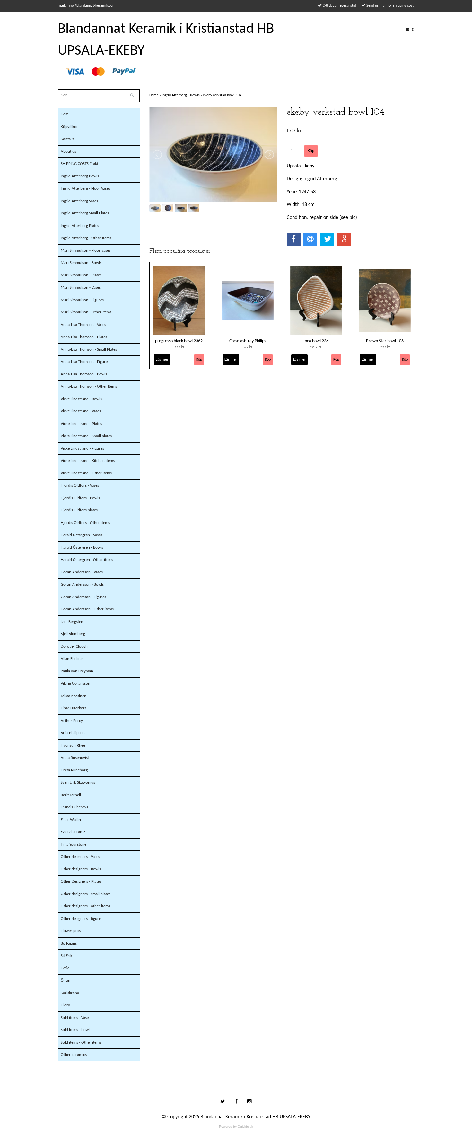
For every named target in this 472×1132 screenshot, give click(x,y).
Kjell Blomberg (73, 634)
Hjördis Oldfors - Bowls (80, 498)
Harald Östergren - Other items (87, 560)
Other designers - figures (81, 919)
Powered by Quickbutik (236, 1126)
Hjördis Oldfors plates (79, 510)
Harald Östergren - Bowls (82, 547)
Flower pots (71, 931)
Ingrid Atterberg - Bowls (182, 95)
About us (68, 151)
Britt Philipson (73, 733)
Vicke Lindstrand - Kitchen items (88, 461)
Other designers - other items (85, 906)
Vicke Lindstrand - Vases (81, 411)
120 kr (247, 347)
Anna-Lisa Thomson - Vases (83, 325)
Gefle (65, 968)
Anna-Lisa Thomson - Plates (84, 337)
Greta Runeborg (74, 770)
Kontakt (67, 139)
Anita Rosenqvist (75, 758)
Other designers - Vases (80, 857)
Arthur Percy (72, 721)
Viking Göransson (75, 683)
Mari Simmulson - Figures (82, 300)
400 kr (178, 347)
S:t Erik (66, 956)
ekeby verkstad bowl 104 (222, 95)
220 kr (385, 347)
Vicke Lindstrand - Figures (82, 448)
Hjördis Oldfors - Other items (85, 523)
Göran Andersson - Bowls (82, 584)
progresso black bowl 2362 (179, 341)
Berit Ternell (71, 795)
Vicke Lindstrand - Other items (86, 473)
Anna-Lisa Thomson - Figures (85, 362)
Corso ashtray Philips (247, 341)
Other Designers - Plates (81, 881)
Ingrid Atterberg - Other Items (86, 238)
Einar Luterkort (73, 708)
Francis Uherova (74, 807)
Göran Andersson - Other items (87, 609)
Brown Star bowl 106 (385, 341)
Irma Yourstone (73, 844)
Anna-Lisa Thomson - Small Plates (89, 349)
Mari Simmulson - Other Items (86, 312)
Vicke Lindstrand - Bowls (81, 399)
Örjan (65, 980)
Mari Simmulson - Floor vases (85, 250)
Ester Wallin (71, 820)
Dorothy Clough (74, 646)
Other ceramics (74, 1055)
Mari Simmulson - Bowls (81, 263)
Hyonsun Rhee (73, 745)
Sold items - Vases (75, 1018)
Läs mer (162, 360)
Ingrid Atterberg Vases (79, 201)
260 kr (315, 347)
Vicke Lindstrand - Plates (81, 424)
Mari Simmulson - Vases (81, 287)
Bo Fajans (69, 943)
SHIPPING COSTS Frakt (79, 164)
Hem (64, 114)
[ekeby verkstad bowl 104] (213, 154)
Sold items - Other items (81, 1042)
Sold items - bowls (76, 1030)
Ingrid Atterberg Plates (80, 226)
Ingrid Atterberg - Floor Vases (85, 188)
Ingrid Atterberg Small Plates (85, 213)
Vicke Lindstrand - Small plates (86, 436)
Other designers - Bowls (81, 869)
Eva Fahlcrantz (73, 832)
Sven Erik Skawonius (78, 782)
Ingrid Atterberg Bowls (80, 176)
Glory (65, 1005)
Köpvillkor (69, 127)
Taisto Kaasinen (73, 696)
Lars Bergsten (72, 622)
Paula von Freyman (77, 671)
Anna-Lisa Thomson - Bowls (84, 374)
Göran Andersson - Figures (83, 597)
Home (155, 95)
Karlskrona (70, 993)
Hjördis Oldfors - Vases (80, 485)
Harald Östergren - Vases (81, 535)
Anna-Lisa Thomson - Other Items (89, 386)
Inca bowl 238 (315, 341)
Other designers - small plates (85, 894)
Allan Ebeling (72, 659)
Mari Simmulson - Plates (81, 275)
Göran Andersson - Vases (82, 572)
